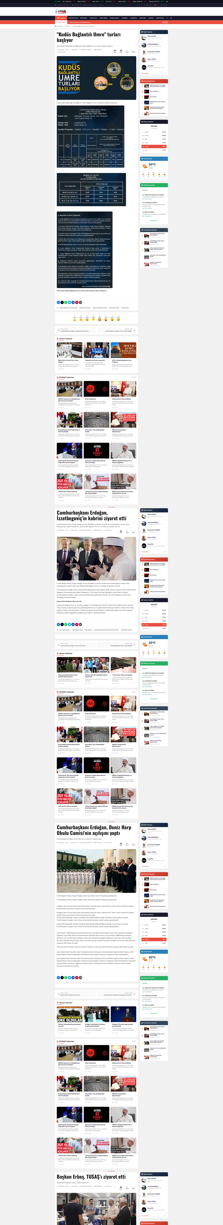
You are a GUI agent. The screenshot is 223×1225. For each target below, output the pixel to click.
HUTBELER (133, 18)
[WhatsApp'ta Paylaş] (65, 302)
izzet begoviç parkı (65, 629)
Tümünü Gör (153, 220)
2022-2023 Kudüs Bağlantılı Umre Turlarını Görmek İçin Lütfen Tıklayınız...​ (82, 291)
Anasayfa (62, 18)
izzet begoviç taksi (77, 629)
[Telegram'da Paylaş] (69, 302)
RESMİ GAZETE (114, 18)
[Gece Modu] (150, 4)
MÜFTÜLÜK (160, 18)
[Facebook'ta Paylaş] (58, 302)
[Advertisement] (46, 53)
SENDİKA (124, 18)
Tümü (133, 377)
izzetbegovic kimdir (126, 629)
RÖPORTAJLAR (73, 18)
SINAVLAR (142, 18)
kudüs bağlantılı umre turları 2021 (68, 307)
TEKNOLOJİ (93, 18)
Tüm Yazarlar (145, 73)
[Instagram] (144, 5)
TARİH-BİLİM (103, 18)
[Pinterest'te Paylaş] (76, 302)
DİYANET (67, 26)
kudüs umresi (125, 307)
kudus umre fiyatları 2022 (100, 307)
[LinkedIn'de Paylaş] (73, 302)
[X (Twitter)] (142, 5)
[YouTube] (147, 5)
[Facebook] (139, 5)
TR (156, 5)
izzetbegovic (88, 629)
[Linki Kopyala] (80, 302)
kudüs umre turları (114, 307)
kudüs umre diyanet (85, 307)
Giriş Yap (164, 5)
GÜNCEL (151, 18)
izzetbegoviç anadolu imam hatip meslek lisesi (106, 629)
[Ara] (171, 18)
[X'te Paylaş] (62, 302)
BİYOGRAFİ (83, 18)
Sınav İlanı (72, 24)
